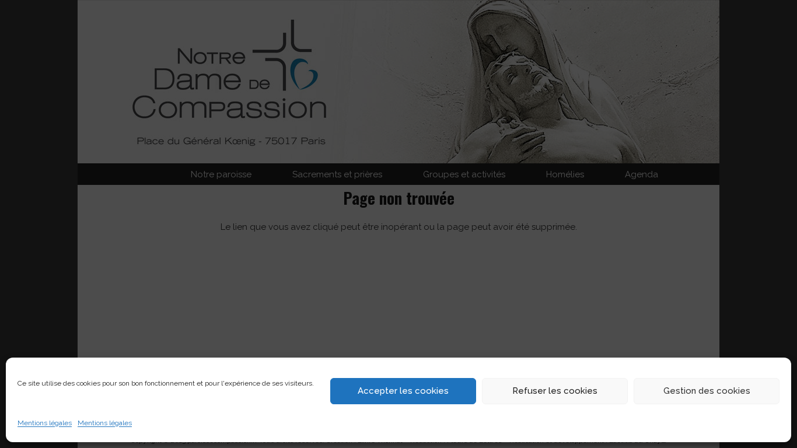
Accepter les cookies (403, 391)
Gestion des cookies (706, 391)
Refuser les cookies (554, 391)
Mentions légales (45, 423)
